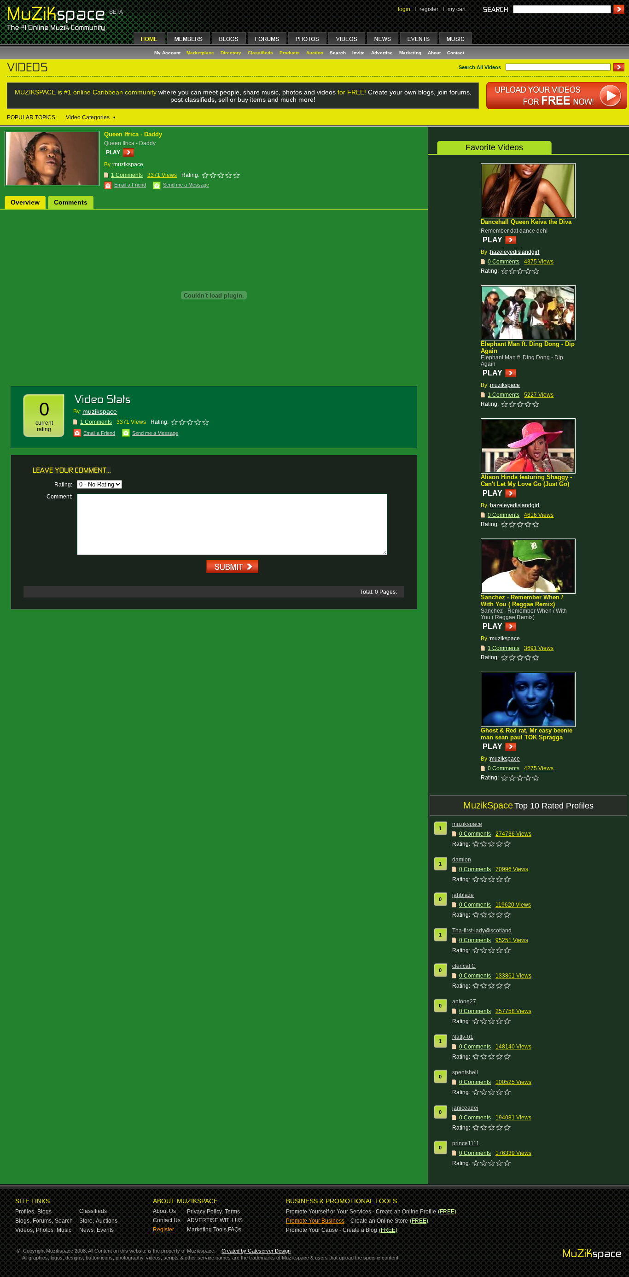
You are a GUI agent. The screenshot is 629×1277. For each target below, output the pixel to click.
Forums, (43, 1221)
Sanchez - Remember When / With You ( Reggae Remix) (522, 601)
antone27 (464, 1001)
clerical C (464, 966)
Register (163, 1229)
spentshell (465, 1072)
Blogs (44, 1211)
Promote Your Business (315, 1221)
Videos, (24, 1230)
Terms (232, 1211)
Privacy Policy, (205, 1211)
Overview (25, 202)
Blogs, (23, 1221)
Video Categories (88, 117)
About (434, 52)
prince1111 (465, 1143)
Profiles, (25, 1211)
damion (461, 859)
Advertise (382, 52)
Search (338, 52)
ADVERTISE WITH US (215, 1220)
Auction (314, 52)
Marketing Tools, (207, 1229)
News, (87, 1230)
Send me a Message (186, 184)
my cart (457, 9)
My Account (168, 52)
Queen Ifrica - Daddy (133, 134)
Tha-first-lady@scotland (482, 930)
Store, (86, 1221)
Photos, (45, 1230)
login (404, 9)
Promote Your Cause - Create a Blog (331, 1230)
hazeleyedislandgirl (514, 252)
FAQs (234, 1229)
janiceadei (465, 1108)
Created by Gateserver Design (256, 1251)
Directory (231, 52)
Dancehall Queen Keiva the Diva (526, 221)
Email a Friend (130, 184)
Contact (455, 52)
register (428, 9)
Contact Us (167, 1220)
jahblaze (463, 895)
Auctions (106, 1221)
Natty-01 (462, 1037)
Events (105, 1230)
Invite (358, 52)
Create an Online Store (379, 1221)
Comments (70, 202)
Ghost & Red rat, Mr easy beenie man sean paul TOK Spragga (526, 734)
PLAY (113, 152)
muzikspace (128, 164)
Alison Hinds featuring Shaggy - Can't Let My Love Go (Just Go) (526, 480)
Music (64, 1230)
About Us (164, 1211)
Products (290, 52)
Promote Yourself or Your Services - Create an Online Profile (361, 1211)
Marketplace (200, 52)
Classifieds (260, 52)
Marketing (410, 52)
